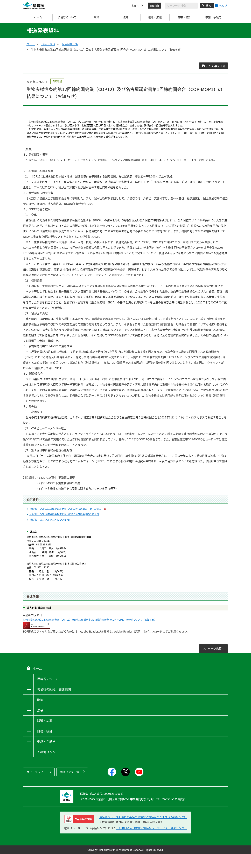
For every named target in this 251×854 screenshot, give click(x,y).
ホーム (38, 17)
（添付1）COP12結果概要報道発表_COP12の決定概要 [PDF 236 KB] (65, 508)
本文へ (135, 5)
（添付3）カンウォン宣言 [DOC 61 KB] (50, 519)
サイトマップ (35, 772)
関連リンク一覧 (69, 772)
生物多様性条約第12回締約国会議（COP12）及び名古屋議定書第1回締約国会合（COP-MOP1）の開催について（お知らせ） (90, 619)
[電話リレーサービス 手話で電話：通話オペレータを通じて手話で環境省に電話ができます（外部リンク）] (79, 819)
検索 (208, 5)
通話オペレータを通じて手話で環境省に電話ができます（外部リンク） (143, 817)
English (154, 5)
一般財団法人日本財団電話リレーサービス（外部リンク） (151, 828)
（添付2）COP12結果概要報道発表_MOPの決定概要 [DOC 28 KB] (64, 514)
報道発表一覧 (70, 44)
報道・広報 (48, 44)
